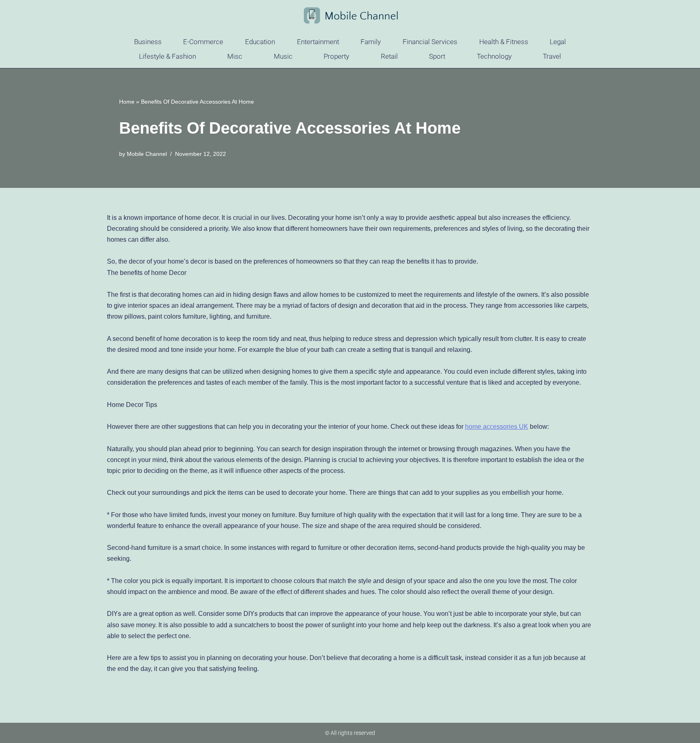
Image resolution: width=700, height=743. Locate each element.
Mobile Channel (147, 154)
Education (260, 42)
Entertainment (318, 42)
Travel (552, 56)
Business (148, 42)
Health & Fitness (503, 42)
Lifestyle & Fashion (167, 56)
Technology (494, 56)
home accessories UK (496, 426)
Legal (558, 42)
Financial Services (430, 42)
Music (283, 56)
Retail (389, 56)
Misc (234, 56)
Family (371, 42)
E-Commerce (203, 42)
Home (126, 101)
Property (336, 56)
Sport (437, 56)
